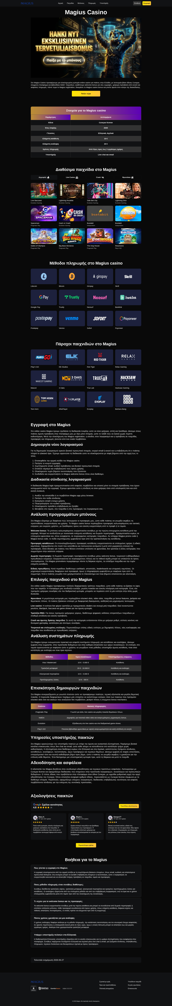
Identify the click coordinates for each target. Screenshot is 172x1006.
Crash (98, 177)
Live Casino (70, 177)
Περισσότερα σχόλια (86, 845)
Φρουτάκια (126, 177)
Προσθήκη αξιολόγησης (129, 806)
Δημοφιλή (42, 177)
